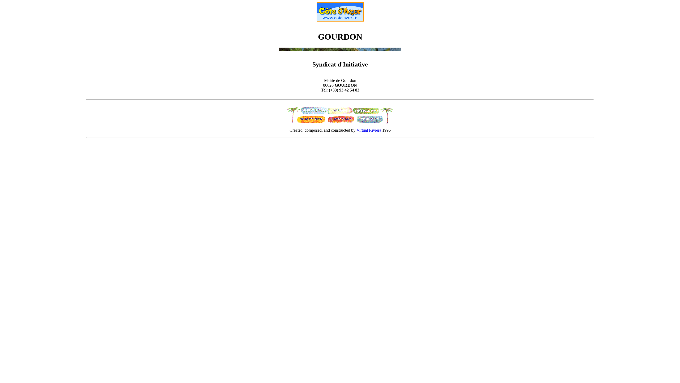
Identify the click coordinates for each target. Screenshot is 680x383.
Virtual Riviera (369, 130)
